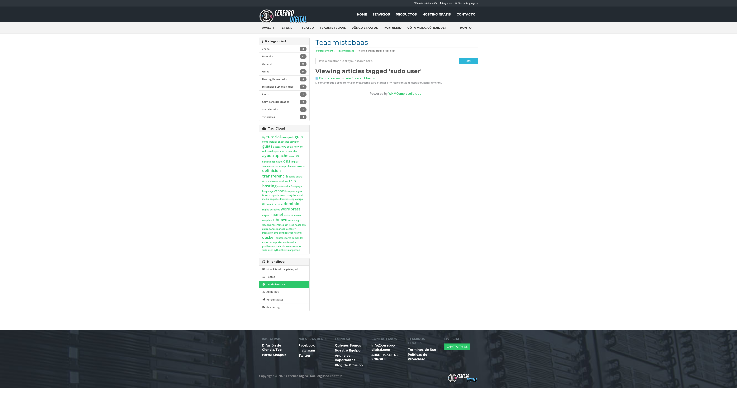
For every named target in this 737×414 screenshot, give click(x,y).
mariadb (280, 229)
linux (292, 181)
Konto (466, 28)
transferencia (275, 176)
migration (267, 232)
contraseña (283, 186)
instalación (279, 246)
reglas (265, 209)
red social (267, 151)
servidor (294, 141)
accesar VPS (279, 146)
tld (263, 204)
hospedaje (267, 191)
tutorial (273, 136)
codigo (299, 199)
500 (298, 156)
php (304, 225)
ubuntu (280, 220)
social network (295, 146)
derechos (275, 209)
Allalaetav (272, 292)
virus (264, 181)
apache (281, 155)
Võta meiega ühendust (427, 28)
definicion (271, 170)
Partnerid (393, 28)
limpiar (294, 161)
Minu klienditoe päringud (281, 269)
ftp (263, 137)
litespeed (290, 191)
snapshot (267, 220)
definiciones (268, 161)
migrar (266, 215)
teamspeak (288, 137)
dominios (284, 199)
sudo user (267, 250)
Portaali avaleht (324, 50)
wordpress (291, 209)
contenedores (283, 238)
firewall (298, 232)
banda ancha (295, 176)
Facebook (306, 345)
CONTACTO (466, 14)
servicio (279, 166)
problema (267, 246)
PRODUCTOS (406, 14)
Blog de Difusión (349, 365)
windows (283, 181)
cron (282, 195)
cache (279, 161)
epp (292, 199)
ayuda (268, 155)
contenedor (289, 242)
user (298, 215)
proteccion (290, 215)
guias (267, 146)
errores (301, 166)
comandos (297, 238)
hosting (269, 185)
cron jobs (291, 195)
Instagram (306, 350)
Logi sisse (447, 3)
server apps (294, 220)
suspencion (268, 166)
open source (280, 151)
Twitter (304, 355)
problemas (290, 166)
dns (286, 161)
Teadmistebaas (333, 28)
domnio (270, 204)
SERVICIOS (381, 14)
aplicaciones (269, 229)
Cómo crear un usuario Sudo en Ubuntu (346, 78)
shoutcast (283, 141)
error (292, 156)
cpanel (276, 214)
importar (278, 242)
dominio (291, 203)
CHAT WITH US (457, 346)
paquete (274, 199)
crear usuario (293, 246)
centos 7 (291, 229)
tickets (266, 195)
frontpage (296, 186)
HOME (362, 14)
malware (273, 181)
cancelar (292, 151)
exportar (267, 242)
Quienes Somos (348, 345)
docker (268, 237)
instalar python (291, 250)
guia (299, 136)
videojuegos (269, 225)
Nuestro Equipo (347, 350)
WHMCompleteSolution (405, 93)
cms (276, 232)
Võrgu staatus (365, 28)
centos (279, 191)
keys (291, 225)
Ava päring (272, 307)
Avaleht (269, 28)
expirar (279, 204)
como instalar (269, 141)
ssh (286, 225)
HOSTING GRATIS (437, 14)
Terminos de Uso (422, 350)
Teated (308, 28)
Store (288, 28)
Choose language (466, 3)
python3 (278, 250)
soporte (274, 195)
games (280, 225)
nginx (299, 191)
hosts (298, 225)
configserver (286, 232)
